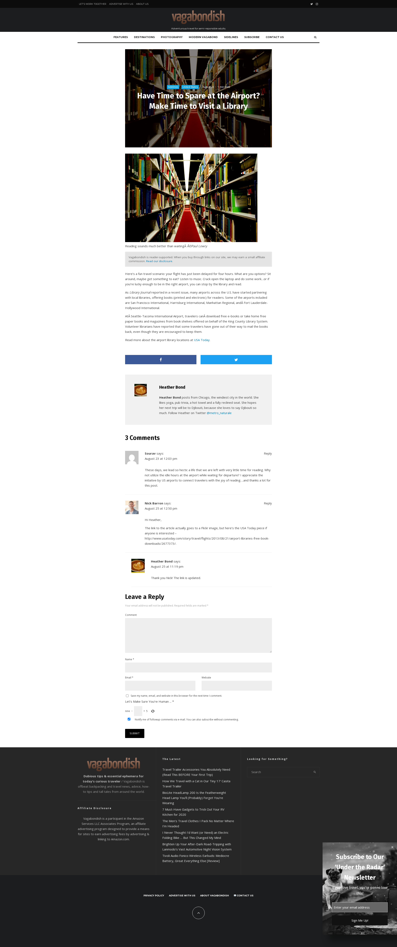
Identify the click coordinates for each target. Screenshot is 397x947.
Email (129, 677)
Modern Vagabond (203, 37)
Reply (268, 453)
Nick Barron (154, 503)
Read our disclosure (159, 261)
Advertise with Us (121, 3)
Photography (172, 37)
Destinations (144, 37)
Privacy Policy (153, 895)
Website (206, 677)
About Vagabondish (214, 895)
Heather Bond (172, 387)
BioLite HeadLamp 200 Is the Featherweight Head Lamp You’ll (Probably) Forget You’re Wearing (194, 798)
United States (190, 87)
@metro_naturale (219, 413)
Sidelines (231, 37)
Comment (131, 615)
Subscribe (251, 37)
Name (129, 659)
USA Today (202, 340)
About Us (142, 3)
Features (121, 37)
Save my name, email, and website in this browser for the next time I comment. (176, 695)
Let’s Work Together (92, 3)
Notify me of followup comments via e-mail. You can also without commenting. (186, 719)
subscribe (207, 719)
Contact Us (275, 37)
